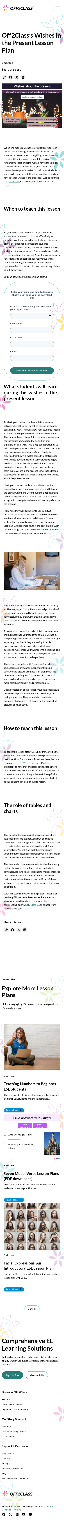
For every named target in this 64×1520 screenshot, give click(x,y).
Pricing (5, 1463)
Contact (6, 1458)
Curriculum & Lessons (12, 1404)
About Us (6, 1426)
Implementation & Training (15, 1409)
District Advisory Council (14, 1431)
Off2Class (14, 181)
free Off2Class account (27, 762)
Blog (4, 1473)
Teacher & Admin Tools (13, 1468)
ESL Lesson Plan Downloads (15, 1478)
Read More (12, 1110)
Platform (6, 1399)
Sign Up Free (12, 1375)
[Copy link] (4, 77)
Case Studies (8, 1436)
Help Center (8, 1453)
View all (32, 1308)
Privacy (17, 1509)
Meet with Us (37, 1375)
